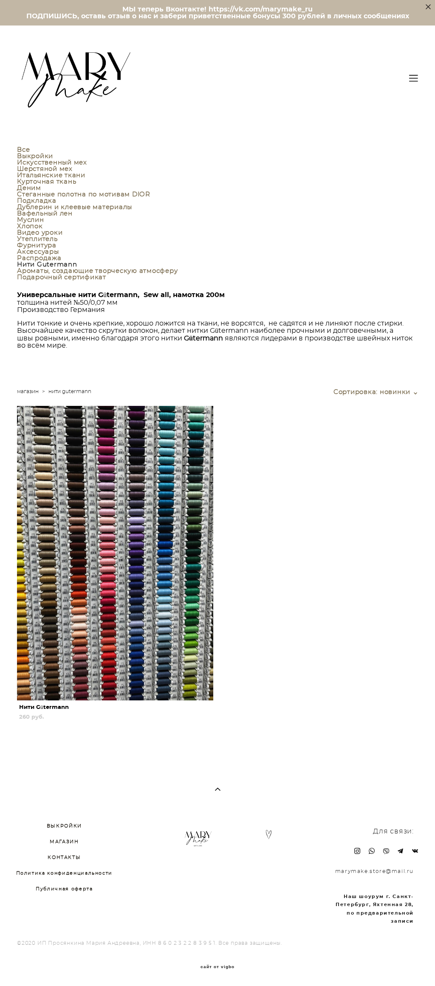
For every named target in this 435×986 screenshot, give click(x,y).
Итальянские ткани (51, 175)
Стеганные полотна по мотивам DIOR (83, 194)
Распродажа (39, 258)
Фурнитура (36, 245)
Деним (29, 188)
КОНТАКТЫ (64, 857)
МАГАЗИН (64, 841)
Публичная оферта (64, 889)
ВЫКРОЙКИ (64, 826)
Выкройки (35, 156)
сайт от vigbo (217, 967)
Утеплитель (37, 239)
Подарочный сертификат (61, 277)
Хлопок (30, 226)
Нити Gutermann (47, 264)
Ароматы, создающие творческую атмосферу (97, 271)
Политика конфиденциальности (64, 873)
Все (23, 150)
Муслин (30, 220)
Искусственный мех (52, 162)
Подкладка (36, 201)
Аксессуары (38, 252)
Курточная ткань (46, 181)
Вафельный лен (45, 213)
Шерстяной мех (45, 169)
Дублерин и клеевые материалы (74, 207)
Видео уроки (39, 233)
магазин (28, 391)
